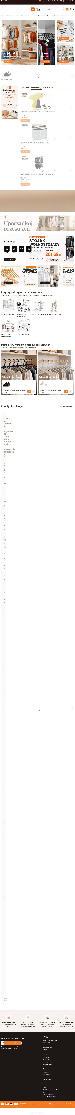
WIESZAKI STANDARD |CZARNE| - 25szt (14, 390)
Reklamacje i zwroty (47, 1047)
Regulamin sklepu (47, 1064)
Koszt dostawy (46, 1045)
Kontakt (13, 3)
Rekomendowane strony (49, 1096)
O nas (44, 1087)
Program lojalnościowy (48, 1094)
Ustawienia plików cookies (49, 1089)
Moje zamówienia (47, 1074)
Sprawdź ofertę (8, 61)
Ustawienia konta (47, 1079)
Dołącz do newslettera (12, 1043)
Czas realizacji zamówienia (49, 1040)
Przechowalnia (46, 1077)
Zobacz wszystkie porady (65, 406)
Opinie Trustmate (47, 1092)
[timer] (37, 249)
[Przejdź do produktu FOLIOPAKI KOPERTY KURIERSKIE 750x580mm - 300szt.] (39, 132)
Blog (18, 3)
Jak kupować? (46, 1057)
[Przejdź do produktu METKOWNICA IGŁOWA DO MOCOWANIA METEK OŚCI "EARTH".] (39, 101)
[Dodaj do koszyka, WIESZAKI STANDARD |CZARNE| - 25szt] (29, 391)
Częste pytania (46, 1060)
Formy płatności (46, 1042)
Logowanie (45, 1072)
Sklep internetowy (36, 1113)
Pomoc (6, 3)
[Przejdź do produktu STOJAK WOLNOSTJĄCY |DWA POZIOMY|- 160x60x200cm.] (39, 164)
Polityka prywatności (48, 1062)
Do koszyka (25, 120)
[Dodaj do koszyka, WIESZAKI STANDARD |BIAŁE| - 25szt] (66, 391)
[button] (9, 9)
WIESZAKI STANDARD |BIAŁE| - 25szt (50, 390)
